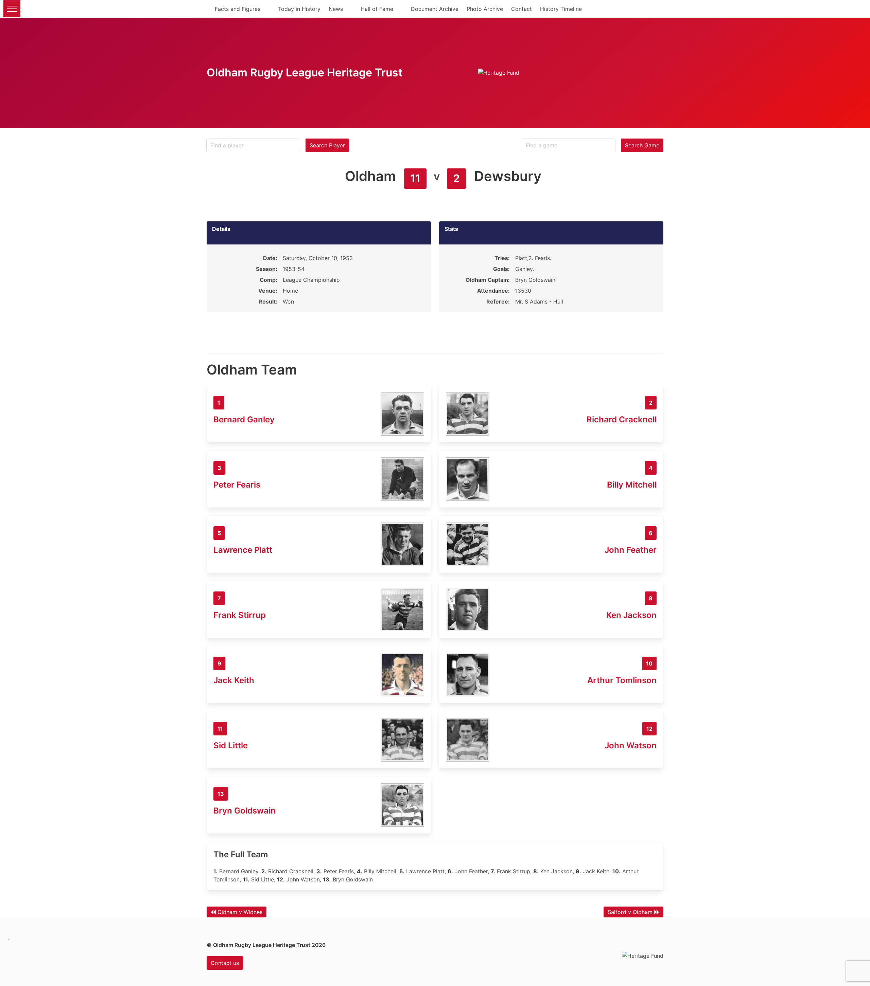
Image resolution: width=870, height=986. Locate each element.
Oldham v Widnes (240, 912)
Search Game (642, 145)
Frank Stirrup (239, 615)
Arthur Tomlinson (622, 680)
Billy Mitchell (632, 485)
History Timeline (561, 8)
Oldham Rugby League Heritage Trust (304, 72)
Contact (521, 8)
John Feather (631, 550)
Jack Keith (233, 680)
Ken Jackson (631, 615)
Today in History (299, 8)
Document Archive (434, 8)
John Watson (631, 745)
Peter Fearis (236, 485)
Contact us (225, 963)
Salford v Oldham (630, 912)
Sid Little (230, 745)
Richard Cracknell (622, 419)
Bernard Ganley (244, 419)
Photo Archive (485, 8)
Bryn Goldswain (244, 811)
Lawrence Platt (242, 550)
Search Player (327, 145)
